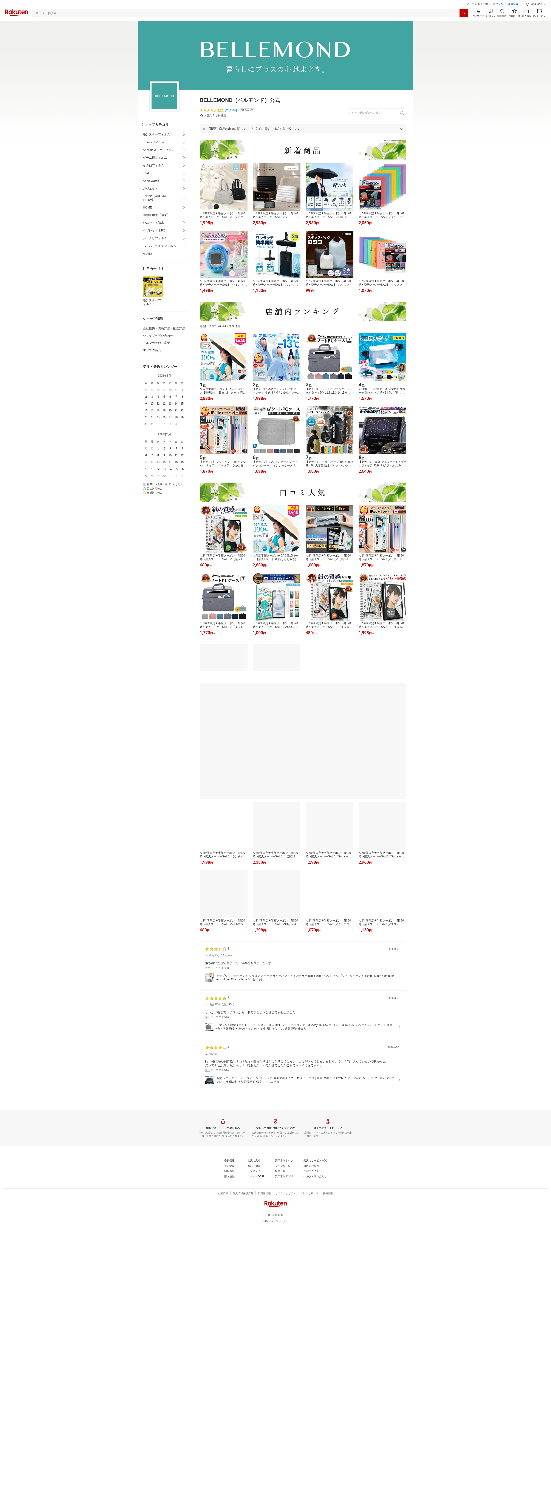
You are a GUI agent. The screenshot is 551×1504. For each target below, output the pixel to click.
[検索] (464, 24)
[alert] (303, 139)
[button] (536, 15)
